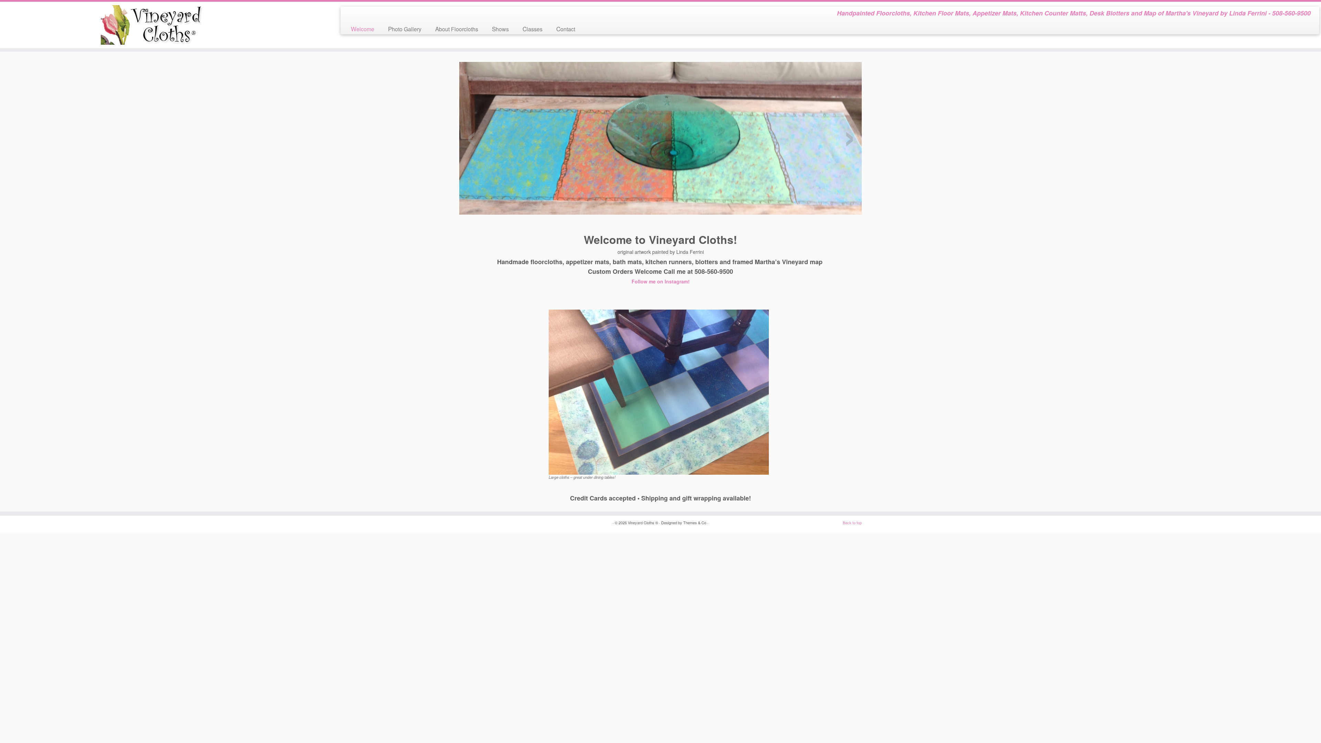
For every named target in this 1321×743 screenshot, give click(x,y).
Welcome (362, 28)
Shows (500, 28)
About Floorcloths (456, 28)
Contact (565, 28)
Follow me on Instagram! (661, 281)
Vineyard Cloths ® (643, 522)
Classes (533, 28)
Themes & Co (694, 522)
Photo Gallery (404, 28)
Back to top (852, 522)
